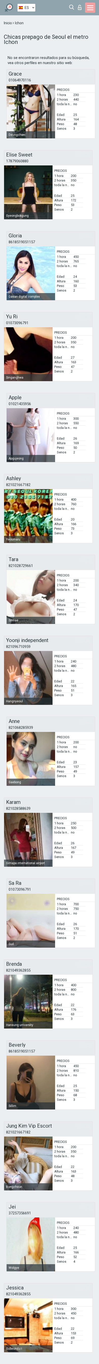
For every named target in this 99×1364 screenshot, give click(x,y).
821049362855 (18, 970)
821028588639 (18, 808)
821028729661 (21, 565)
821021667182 (18, 484)
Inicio (8, 23)
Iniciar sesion (81, 6)
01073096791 (17, 323)
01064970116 (20, 80)
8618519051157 (22, 242)
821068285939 (21, 727)
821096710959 (18, 646)
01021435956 (20, 404)
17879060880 (17, 161)
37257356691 (20, 1213)
